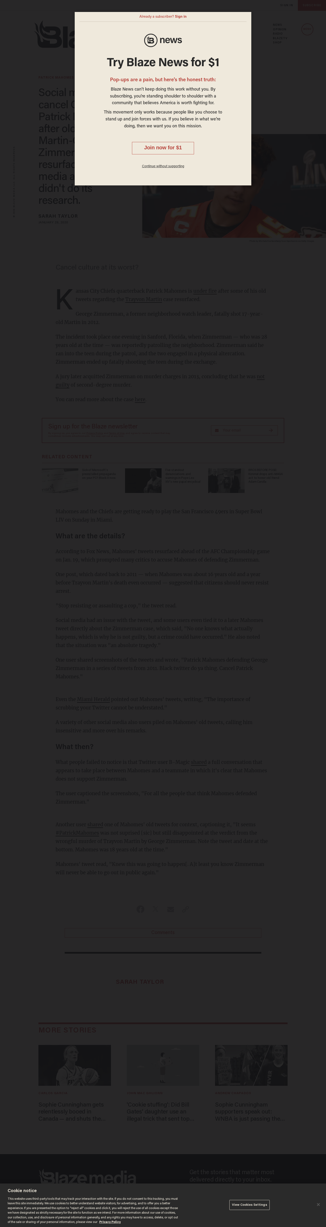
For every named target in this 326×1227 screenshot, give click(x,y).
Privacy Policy (110, 1222)
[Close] (318, 1204)
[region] (163, 1205)
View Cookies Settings (249, 1204)
